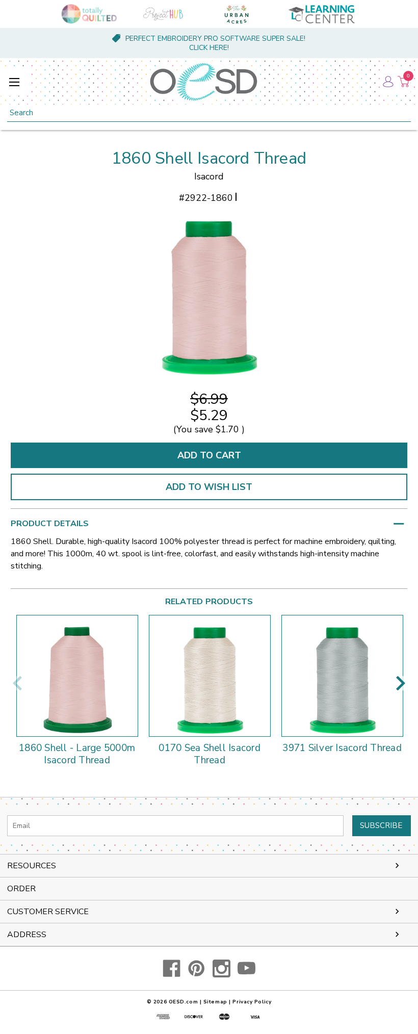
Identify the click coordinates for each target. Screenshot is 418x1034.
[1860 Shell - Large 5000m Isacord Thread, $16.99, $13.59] (77, 676)
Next (400, 683)
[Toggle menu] (14, 82)
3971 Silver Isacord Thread (342, 748)
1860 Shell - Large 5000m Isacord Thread (77, 754)
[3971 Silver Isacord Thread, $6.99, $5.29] (342, 676)
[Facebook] (171, 968)
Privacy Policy (251, 1001)
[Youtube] (246, 968)
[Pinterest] (196, 968)
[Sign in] (387, 81)
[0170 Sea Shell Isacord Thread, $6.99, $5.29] (210, 676)
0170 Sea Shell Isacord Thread (209, 754)
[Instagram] (221, 968)
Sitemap (215, 1001)
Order (21, 888)
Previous (17, 683)
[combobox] (209, 113)
